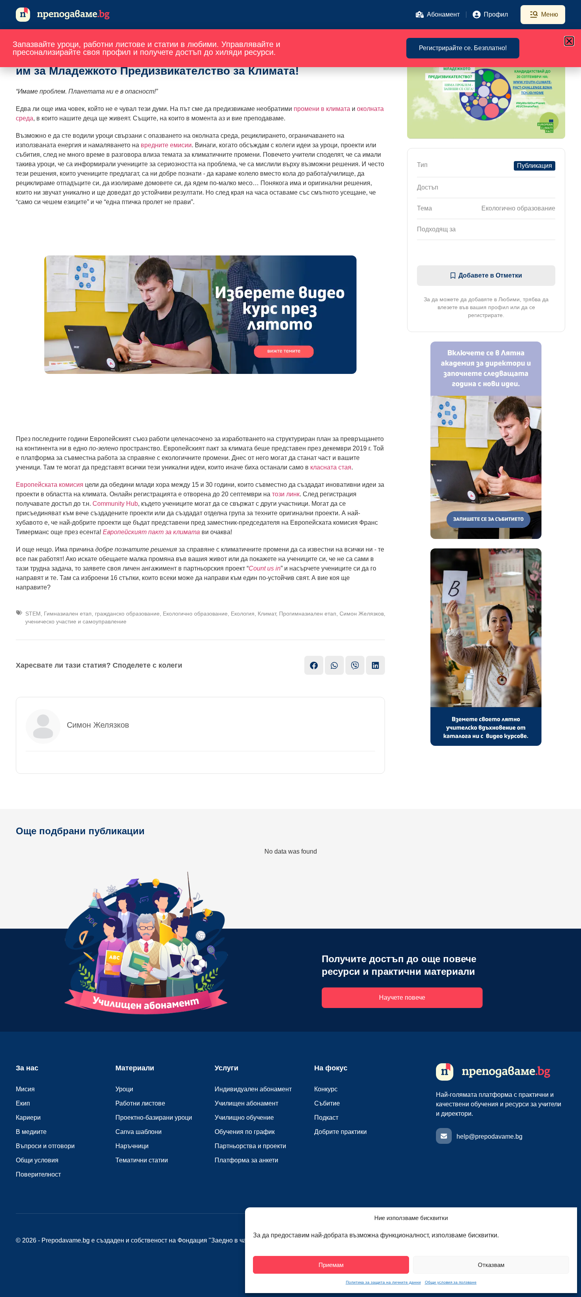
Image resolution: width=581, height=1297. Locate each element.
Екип (23, 1103)
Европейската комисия (49, 484)
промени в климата (322, 108)
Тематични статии (141, 1160)
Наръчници (132, 1146)
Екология (243, 613)
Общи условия (37, 1160)
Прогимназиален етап (307, 613)
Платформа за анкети (246, 1160)
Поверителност (38, 1174)
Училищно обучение (244, 1117)
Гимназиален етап (68, 613)
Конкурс (326, 1089)
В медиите (31, 1131)
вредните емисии (166, 145)
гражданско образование (127, 613)
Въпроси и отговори (45, 1146)
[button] (569, 41)
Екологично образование (195, 613)
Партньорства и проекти (250, 1146)
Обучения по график (245, 1131)
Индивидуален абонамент (253, 1089)
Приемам (331, 1264)
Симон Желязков (362, 613)
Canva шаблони (138, 1131)
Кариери (28, 1117)
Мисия (25, 1089)
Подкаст (326, 1117)
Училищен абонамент (246, 1103)
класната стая (330, 467)
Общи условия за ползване (451, 1282)
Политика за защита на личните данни (383, 1282)
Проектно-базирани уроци (153, 1117)
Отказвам (491, 1264)
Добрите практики (340, 1131)
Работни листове (140, 1103)
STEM (33, 613)
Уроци (124, 1089)
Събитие (327, 1103)
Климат (267, 613)
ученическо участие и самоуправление (75, 621)
